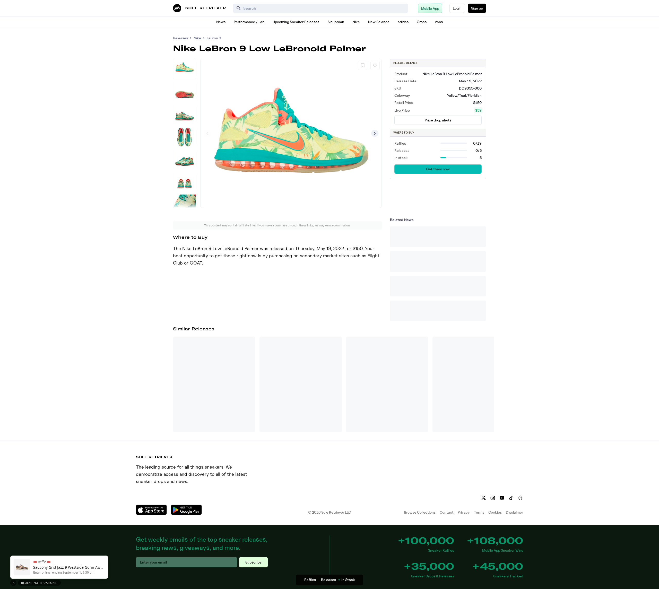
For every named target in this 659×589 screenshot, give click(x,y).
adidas (403, 22)
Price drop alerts (438, 120)
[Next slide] (374, 133)
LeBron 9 (214, 38)
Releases (180, 38)
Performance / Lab (249, 22)
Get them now (438, 169)
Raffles (310, 579)
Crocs (422, 22)
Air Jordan (335, 22)
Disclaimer (514, 512)
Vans (439, 22)
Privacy (464, 512)
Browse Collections (420, 512)
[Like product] (375, 65)
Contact (447, 512)
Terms (479, 512)
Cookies (495, 512)
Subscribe (253, 562)
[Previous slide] (207, 133)
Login (457, 8)
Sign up (477, 8)
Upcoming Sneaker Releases (296, 22)
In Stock (348, 579)
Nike (356, 22)
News (221, 22)
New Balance (378, 22)
